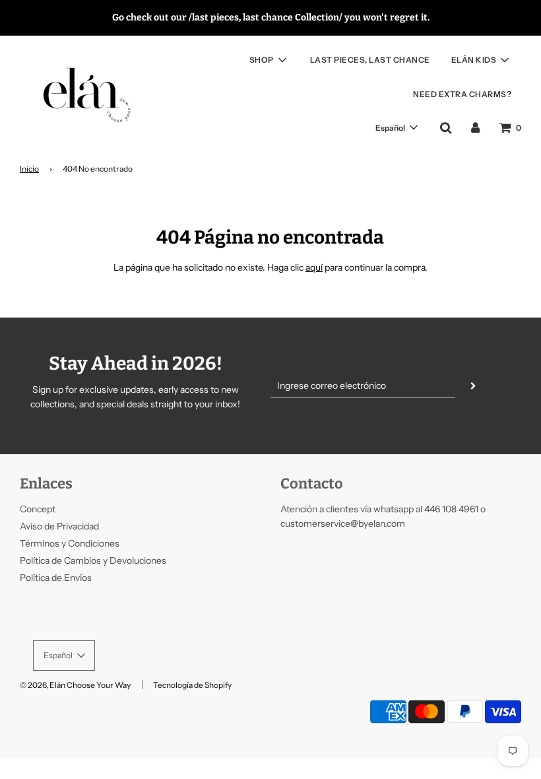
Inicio (29, 169)
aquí (314, 267)
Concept (37, 509)
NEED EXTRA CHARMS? (462, 94)
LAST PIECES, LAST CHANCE (370, 60)
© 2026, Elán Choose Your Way (75, 685)
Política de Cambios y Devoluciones (93, 560)
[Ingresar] (475, 127)
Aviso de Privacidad (59, 526)
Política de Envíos (56, 578)
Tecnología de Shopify (192, 685)
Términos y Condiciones (69, 543)
